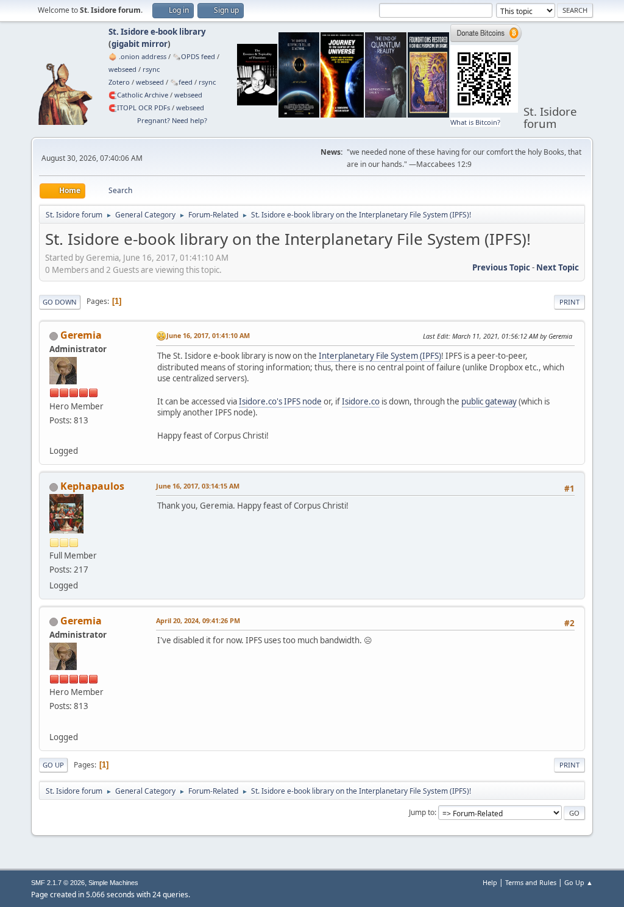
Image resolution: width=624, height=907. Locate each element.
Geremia (81, 335)
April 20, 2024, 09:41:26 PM (198, 620)
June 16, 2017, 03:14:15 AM (197, 485)
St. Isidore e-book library (157, 31)
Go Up (53, 764)
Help (490, 882)
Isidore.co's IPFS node (280, 401)
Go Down (60, 301)
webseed (122, 69)
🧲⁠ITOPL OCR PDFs (139, 107)
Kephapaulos (92, 486)
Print (569, 301)
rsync (151, 69)
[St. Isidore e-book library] (54, 436)
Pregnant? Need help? (172, 120)
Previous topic (501, 267)
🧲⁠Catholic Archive (138, 94)
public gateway (489, 401)
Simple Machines (113, 882)
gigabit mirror (140, 43)
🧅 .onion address (137, 56)
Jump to (421, 812)
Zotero (119, 81)
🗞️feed (181, 81)
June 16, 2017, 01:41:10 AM (208, 335)
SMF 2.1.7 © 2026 (58, 882)
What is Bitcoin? (475, 122)
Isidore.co (361, 401)
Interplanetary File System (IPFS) (380, 355)
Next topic (557, 267)
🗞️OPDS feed (193, 56)
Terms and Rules (530, 882)
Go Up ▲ (578, 882)
